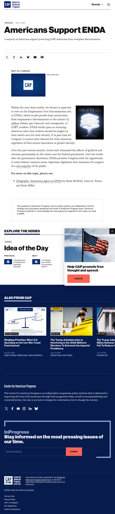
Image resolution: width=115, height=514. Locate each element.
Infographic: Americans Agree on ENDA (39, 181)
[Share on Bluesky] (28, 57)
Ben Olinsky (67, 355)
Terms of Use (9, 496)
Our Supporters (10, 506)
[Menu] (108, 4)
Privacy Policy (9, 499)
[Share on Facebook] (14, 57)
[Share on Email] (35, 57)
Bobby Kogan (23, 355)
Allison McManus (35, 355)
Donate (96, 4)
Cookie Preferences (12, 509)
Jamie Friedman (10, 355)
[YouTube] (18, 408)
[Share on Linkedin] (21, 57)
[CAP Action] (13, 480)
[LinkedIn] (30, 408)
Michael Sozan (56, 355)
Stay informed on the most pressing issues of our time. (53, 437)
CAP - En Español (11, 503)
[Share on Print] (42, 57)
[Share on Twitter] (7, 57)
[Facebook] (12, 408)
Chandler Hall (102, 355)
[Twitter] (6, 408)
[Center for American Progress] (7, 4)
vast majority (23, 166)
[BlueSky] (36, 408)
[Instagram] (24, 408)
